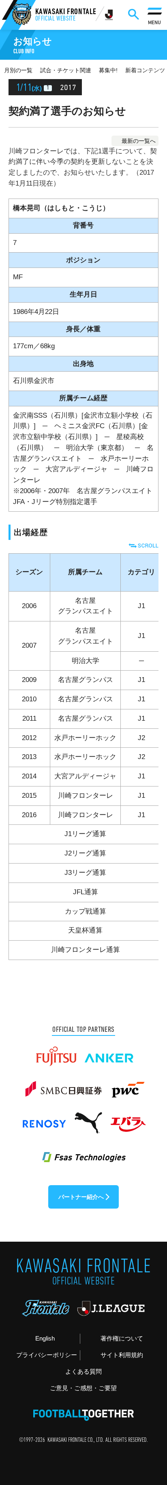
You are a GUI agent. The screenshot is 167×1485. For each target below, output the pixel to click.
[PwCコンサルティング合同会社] (127, 1085)
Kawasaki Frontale (66, 15)
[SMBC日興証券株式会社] (63, 1085)
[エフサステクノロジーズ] (83, 1152)
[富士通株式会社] (56, 1052)
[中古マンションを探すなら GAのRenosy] (44, 1118)
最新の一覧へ (139, 141)
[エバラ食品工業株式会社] (127, 1118)
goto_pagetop (147, 1429)
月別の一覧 (18, 70)
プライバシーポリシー (46, 1354)
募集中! (108, 70)
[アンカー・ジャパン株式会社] (109, 1052)
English (45, 1338)
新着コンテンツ (145, 70)
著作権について (122, 1338)
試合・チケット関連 (65, 70)
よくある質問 (83, 1371)
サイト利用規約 (122, 1354)
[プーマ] (88, 1118)
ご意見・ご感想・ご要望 (83, 1388)
